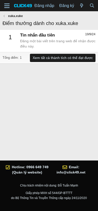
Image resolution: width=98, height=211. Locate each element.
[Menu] (7, 6)
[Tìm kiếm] (92, 6)
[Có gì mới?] (82, 6)
